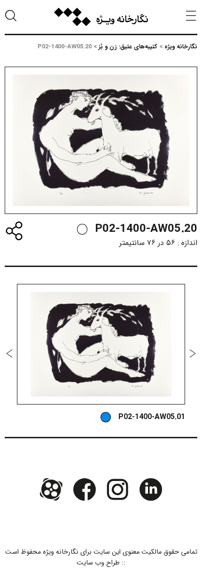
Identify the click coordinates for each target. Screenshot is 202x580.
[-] (82, 229)
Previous (192, 353)
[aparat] (51, 489)
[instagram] (117, 489)
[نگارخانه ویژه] (101, 17)
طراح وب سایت (98, 562)
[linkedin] (150, 489)
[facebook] (84, 489)
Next (9, 353)
